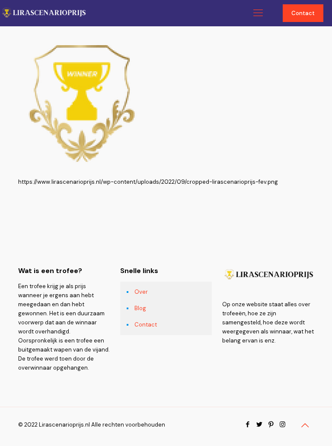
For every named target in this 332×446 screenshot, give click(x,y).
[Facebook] (247, 424)
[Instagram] (282, 424)
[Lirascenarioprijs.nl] (43, 13)
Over (141, 291)
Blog (140, 308)
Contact (303, 13)
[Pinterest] (270, 424)
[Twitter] (259, 424)
